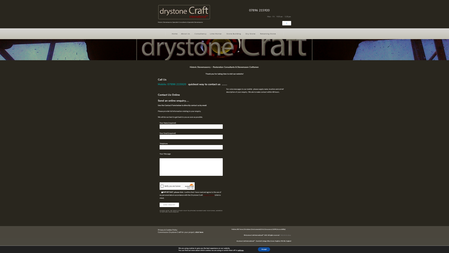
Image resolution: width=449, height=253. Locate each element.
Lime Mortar (216, 34)
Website (283, 235)
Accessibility (281, 229)
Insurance (268, 229)
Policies (234, 229)
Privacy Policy (208, 195)
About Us (185, 34)
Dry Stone (250, 34)
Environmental (256, 229)
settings (241, 250)
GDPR (274, 229)
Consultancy (200, 34)
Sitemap (288, 229)
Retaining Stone (268, 34)
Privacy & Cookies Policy (167, 230)
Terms (241, 229)
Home (175, 34)
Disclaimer (247, 229)
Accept (264, 249)
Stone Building (233, 34)
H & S (263, 229)
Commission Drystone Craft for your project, (180, 232)
